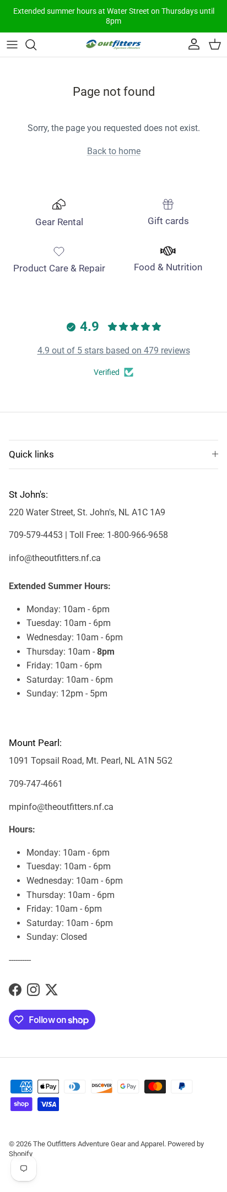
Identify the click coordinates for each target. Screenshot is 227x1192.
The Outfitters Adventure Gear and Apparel (98, 1144)
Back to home (113, 151)
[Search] (36, 44)
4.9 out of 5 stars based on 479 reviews (113, 350)
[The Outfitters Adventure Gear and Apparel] (113, 44)
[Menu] (12, 44)
